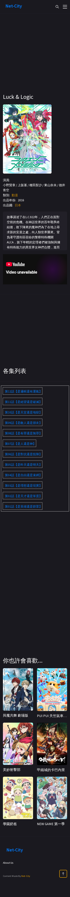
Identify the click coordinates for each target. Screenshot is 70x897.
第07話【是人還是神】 (20, 444)
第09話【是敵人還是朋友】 (23, 423)
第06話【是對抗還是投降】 (23, 454)
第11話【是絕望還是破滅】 (23, 402)
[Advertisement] (35, 58)
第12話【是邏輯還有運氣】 (23, 391)
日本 (18, 205)
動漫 (15, 195)
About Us (8, 862)
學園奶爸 (10, 824)
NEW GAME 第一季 (51, 824)
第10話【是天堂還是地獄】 (23, 412)
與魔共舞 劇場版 (15, 715)
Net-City (25, 876)
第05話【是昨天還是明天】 (23, 465)
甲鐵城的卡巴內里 (51, 770)
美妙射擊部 (11, 769)
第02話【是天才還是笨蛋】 (23, 496)
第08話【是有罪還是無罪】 (23, 433)
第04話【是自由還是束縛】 (23, 475)
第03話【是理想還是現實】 (23, 485)
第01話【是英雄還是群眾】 (23, 506)
